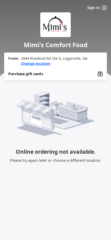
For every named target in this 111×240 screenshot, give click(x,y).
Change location (35, 63)
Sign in (93, 7)
